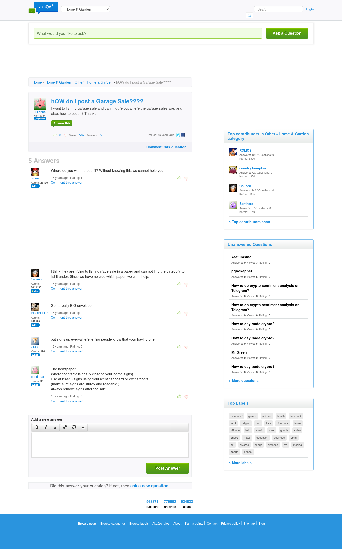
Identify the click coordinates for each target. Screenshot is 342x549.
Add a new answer (46, 419)
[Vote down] (65, 135)
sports (234, 452)
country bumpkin (252, 168)
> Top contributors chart (249, 221)
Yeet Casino (241, 256)
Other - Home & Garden (94, 82)
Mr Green (239, 352)
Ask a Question (287, 33)
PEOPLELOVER (43, 313)
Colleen (36, 279)
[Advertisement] (119, 65)
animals (267, 416)
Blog (262, 523)
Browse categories (113, 523)
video (297, 430)
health (281, 416)
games (252, 416)
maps (247, 437)
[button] (36, 427)
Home (37, 82)
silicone (235, 430)
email (294, 437)
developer (237, 416)
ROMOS (245, 150)
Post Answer (167, 468)
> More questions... (245, 380)
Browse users (87, 523)
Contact (212, 523)
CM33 (35, 346)
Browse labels (139, 523)
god (258, 423)
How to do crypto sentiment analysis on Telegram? (265, 307)
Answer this (61, 123)
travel (297, 423)
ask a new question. (150, 486)
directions (283, 423)
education (262, 437)
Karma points (194, 523)
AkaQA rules (160, 523)
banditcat (37, 376)
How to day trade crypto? (253, 323)
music (259, 430)
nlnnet (35, 178)
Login (310, 9)
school (248, 452)
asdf (233, 423)
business (279, 437)
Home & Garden (58, 82)
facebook (296, 416)
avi (285, 445)
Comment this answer (66, 182)
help (247, 430)
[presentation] (36, 427)
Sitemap (249, 523)
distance (273, 445)
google (284, 430)
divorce (244, 445)
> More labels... (242, 462)
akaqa (258, 445)
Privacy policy (230, 523)
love (268, 423)
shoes (234, 437)
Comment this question (166, 146)
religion (246, 423)
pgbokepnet (241, 270)
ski (232, 445)
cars (272, 430)
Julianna (40, 111)
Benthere (246, 203)
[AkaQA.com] (43, 7)
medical (297, 445)
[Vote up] (55, 135)
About (177, 523)
